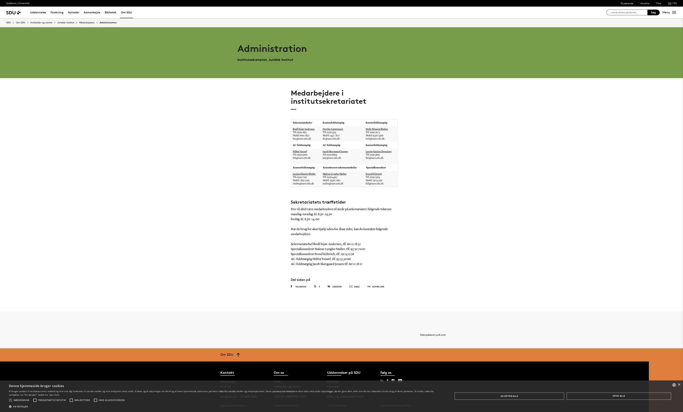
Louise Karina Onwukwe (379, 151)
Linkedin (337, 286)
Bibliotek (111, 12)
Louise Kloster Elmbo (304, 174)
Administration (108, 22)
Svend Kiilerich (374, 174)
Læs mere (54, 394)
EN (675, 3)
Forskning (57, 12)
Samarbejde (92, 12)
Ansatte (644, 3)
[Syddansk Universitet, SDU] (13, 12)
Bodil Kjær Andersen (304, 129)
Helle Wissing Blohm (377, 129)
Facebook (301, 286)
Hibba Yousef (300, 151)
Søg (653, 12)
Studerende (627, 3)
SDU (8, 22)
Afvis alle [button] (619, 395)
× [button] (679, 384)
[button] (10, 400)
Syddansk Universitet (18, 3)
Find (658, 3)
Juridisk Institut (65, 22)
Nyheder (73, 12)
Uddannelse (38, 12)
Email (357, 286)
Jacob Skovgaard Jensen (335, 151)
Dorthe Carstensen (333, 129)
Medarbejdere (86, 22)
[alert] (341, 396)
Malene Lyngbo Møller (334, 174)
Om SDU (126, 12)
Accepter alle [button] (509, 396)
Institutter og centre (41, 22)
